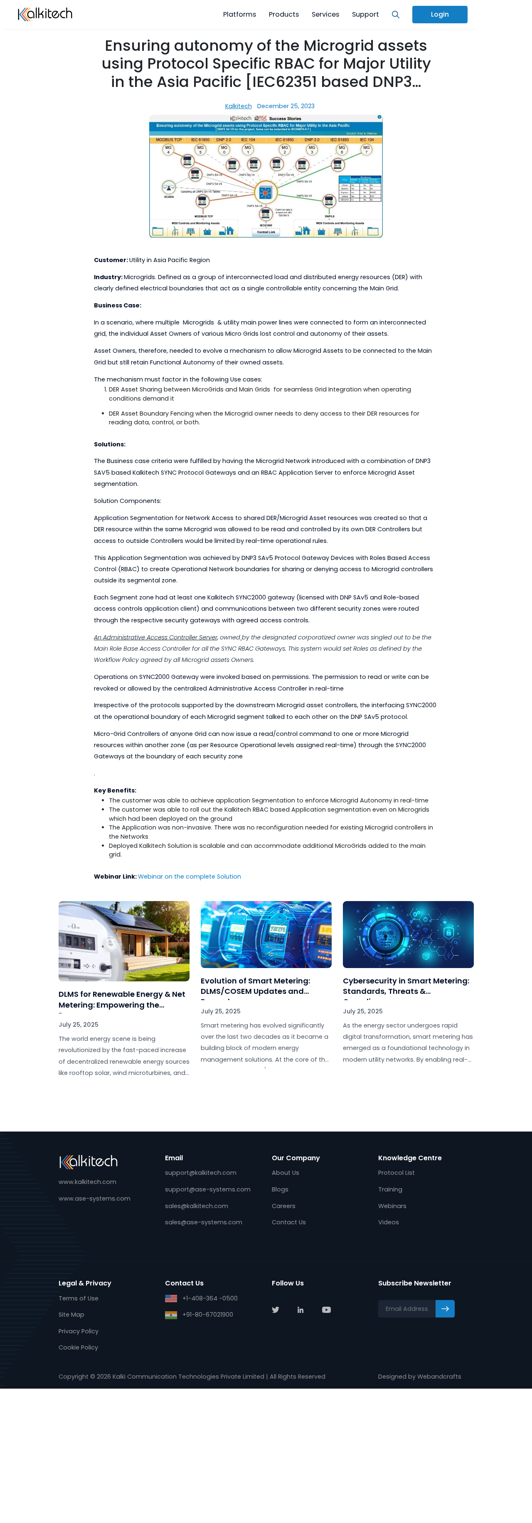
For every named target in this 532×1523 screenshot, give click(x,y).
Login (440, 14)
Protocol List (396, 1173)
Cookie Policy (78, 1347)
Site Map (71, 1314)
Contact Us (289, 1222)
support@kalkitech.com (200, 1173)
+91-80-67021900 (207, 1314)
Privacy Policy (79, 1331)
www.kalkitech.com (87, 1182)
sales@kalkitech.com (196, 1206)
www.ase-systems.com (95, 1198)
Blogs (280, 1189)
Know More (124, 1096)
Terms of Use (79, 1298)
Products (284, 14)
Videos (388, 1222)
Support (365, 14)
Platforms (239, 14)
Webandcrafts (439, 1376)
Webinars (392, 1206)
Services (325, 14)
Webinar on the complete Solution (189, 876)
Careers (284, 1206)
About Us (285, 1173)
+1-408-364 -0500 (209, 1298)
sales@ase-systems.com (203, 1222)
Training (390, 1189)
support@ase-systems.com (208, 1189)
